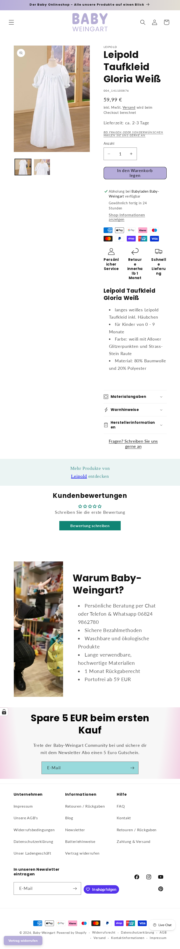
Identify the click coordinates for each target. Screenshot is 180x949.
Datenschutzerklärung (33, 841)
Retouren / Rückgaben (85, 806)
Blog (69, 818)
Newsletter (75, 829)
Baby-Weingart (44, 933)
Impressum (23, 806)
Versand (129, 107)
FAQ (121, 806)
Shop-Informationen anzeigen (127, 216)
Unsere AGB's (26, 818)
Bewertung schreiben (89, 525)
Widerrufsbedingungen (34, 829)
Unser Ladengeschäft (32, 853)
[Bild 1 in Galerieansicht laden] (23, 167)
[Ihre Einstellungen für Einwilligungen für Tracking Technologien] (4, 712)
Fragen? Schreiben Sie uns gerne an (133, 444)
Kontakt (124, 818)
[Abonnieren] (132, 768)
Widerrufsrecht (103, 932)
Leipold (79, 476)
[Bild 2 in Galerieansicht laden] (42, 167)
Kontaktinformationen (127, 938)
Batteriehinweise (80, 841)
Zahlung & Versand (133, 841)
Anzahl (109, 143)
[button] (11, 22)
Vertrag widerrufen (82, 853)
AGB (163, 932)
